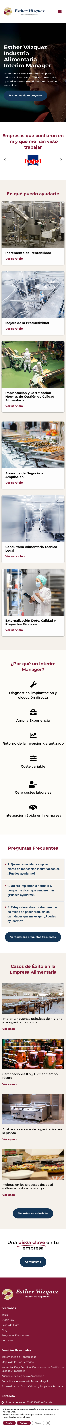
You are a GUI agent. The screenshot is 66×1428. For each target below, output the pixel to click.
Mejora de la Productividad (18, 1362)
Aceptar (9, 1423)
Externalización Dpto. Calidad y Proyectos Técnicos (32, 1386)
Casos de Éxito (10, 1325)
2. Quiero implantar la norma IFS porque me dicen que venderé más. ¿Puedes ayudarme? (31, 890)
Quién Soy (8, 1319)
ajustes (26, 1417)
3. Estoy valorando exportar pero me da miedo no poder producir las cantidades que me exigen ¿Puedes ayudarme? (32, 914)
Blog (4, 1330)
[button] (60, 11)
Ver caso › (9, 1029)
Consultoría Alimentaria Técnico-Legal (25, 1381)
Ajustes (38, 1423)
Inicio (5, 1314)
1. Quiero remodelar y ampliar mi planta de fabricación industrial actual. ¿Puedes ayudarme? (34, 869)
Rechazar (24, 1423)
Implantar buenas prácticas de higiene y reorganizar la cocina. (32, 1020)
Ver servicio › (15, 258)
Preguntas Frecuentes (15, 1335)
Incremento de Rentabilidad (19, 1356)
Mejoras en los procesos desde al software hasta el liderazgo (27, 1186)
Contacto (7, 1340)
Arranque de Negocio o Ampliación (23, 1376)
